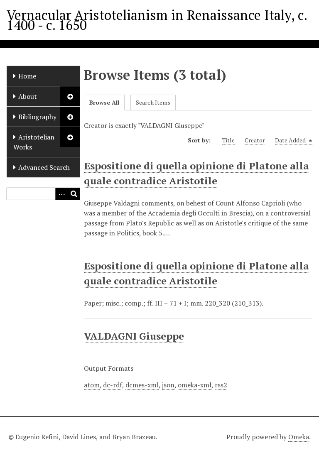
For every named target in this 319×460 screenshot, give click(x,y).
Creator (255, 140)
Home (27, 76)
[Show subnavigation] (70, 96)
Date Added (291, 140)
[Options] (61, 194)
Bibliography (37, 116)
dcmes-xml (142, 384)
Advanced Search (44, 167)
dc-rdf (112, 384)
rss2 (221, 384)
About (27, 96)
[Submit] (74, 194)
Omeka (298, 436)
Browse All (104, 102)
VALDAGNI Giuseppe (134, 336)
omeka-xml (194, 384)
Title (228, 140)
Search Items (153, 102)
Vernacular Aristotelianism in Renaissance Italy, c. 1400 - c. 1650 (157, 20)
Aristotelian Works (33, 142)
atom (92, 384)
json (168, 384)
